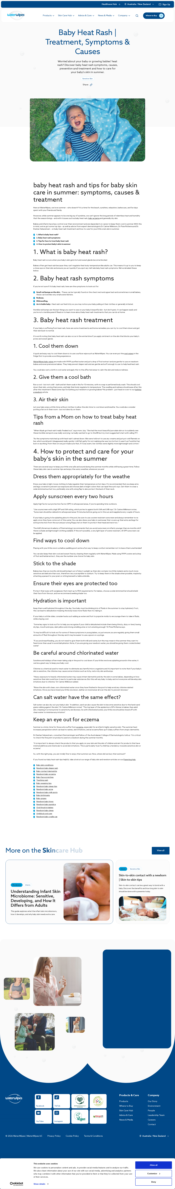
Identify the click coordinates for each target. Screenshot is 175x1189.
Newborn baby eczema (46, 774)
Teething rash (42, 780)
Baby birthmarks (43, 795)
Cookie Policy (72, 1136)
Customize (152, 1173)
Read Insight (143, 908)
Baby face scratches (45, 777)
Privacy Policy (54, 1136)
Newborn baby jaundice (46, 805)
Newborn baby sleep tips (46, 786)
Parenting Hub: (129, 760)
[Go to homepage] (16, 15)
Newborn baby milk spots (47, 792)
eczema (79, 727)
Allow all (154, 1165)
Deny (153, 1182)
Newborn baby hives (44, 802)
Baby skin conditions (44, 765)
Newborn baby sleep (45, 811)
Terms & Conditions (93, 1136)
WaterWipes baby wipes (43, 362)
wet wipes (128, 354)
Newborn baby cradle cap (46, 817)
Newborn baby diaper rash (47, 768)
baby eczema (94, 218)
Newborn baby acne (44, 789)
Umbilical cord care (44, 814)
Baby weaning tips (44, 783)
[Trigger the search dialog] (137, 16)
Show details (39, 1184)
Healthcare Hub (109, 4)
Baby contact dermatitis (46, 771)
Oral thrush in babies (44, 808)
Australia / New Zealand (139, 4)
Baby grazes (41, 799)
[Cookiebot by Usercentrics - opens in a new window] (16, 1184)
